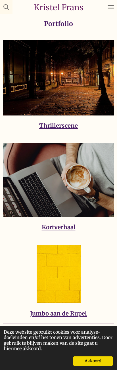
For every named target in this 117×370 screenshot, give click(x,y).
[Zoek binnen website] (6, 7)
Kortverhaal (59, 227)
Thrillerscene (58, 125)
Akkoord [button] (93, 360)
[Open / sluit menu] (111, 7)
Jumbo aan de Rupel (58, 313)
